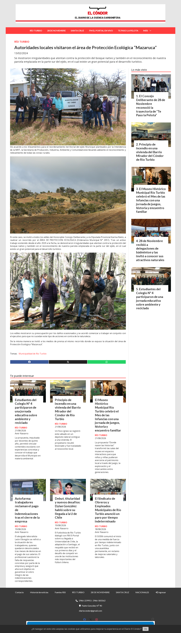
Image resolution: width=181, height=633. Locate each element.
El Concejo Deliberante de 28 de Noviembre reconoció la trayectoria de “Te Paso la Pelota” (150, 105)
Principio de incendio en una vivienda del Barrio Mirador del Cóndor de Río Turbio (68, 409)
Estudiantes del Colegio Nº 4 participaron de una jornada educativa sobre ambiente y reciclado (26, 411)
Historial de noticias (39, 592)
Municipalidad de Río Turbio (33, 353)
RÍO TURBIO (36, 30)
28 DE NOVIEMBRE (56, 30)
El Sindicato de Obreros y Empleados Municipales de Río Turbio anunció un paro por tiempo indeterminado (108, 510)
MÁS (145, 30)
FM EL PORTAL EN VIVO (101, 30)
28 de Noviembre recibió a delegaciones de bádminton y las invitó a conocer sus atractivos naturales (150, 250)
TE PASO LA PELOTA (128, 30)
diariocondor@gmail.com (90, 610)
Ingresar (162, 592)
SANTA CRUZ (77, 30)
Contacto (19, 592)
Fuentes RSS (60, 592)
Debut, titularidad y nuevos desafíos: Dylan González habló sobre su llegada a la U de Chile (67, 508)
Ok (145, 628)
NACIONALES (142, 592)
